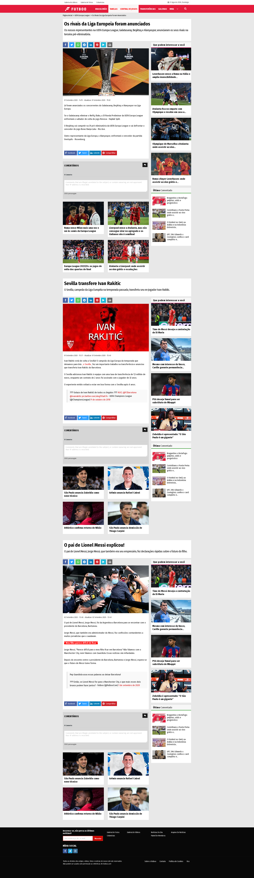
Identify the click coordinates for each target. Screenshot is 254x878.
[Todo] (177, 9)
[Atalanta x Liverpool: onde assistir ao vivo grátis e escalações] (128, 251)
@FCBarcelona (129, 392)
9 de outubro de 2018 (100, 399)
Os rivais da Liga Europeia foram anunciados (109, 15)
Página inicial (67, 15)
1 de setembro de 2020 (129, 685)
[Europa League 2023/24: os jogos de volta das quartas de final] (83, 251)
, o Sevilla (86, 364)
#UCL (120, 392)
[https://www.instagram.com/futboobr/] (75, 851)
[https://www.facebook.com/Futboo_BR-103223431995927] (65, 851)
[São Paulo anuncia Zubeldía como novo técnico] (83, 478)
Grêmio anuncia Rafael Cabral (124, 492)
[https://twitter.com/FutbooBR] (70, 851)
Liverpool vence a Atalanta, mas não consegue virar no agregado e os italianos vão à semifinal (128, 231)
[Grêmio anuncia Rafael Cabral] (128, 478)
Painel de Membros (158, 836)
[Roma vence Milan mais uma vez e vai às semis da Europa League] (83, 213)
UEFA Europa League (82, 15)
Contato (163, 861)
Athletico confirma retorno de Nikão (82, 527)
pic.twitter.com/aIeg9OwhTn (95, 396)
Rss (188, 861)
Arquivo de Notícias (178, 832)
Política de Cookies (176, 861)
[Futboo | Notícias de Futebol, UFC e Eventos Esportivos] (76, 9)
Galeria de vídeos (133, 832)
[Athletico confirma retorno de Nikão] (83, 513)
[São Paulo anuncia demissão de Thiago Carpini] (128, 513)
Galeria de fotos (113, 832)
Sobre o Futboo (150, 861)
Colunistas (111, 836)
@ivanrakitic (75, 396)
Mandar (98, 838)
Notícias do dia (157, 832)
